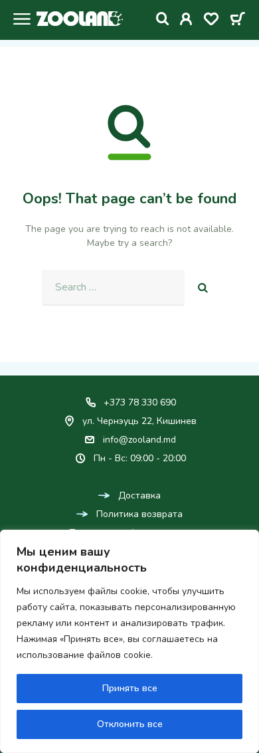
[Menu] (18, 21)
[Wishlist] (211, 21)
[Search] (162, 19)
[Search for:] (113, 288)
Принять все (129, 688)
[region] (129, 641)
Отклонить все (130, 724)
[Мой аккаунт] (186, 21)
